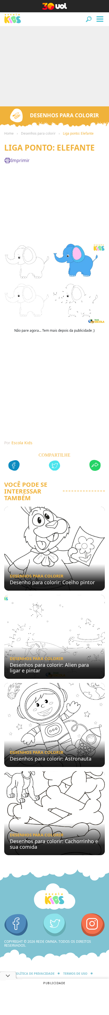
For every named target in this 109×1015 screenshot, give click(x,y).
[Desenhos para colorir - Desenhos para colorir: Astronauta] (54, 725)
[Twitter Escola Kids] (55, 925)
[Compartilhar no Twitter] (54, 466)
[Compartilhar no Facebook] (14, 466)
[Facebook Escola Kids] (16, 925)
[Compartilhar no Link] (95, 466)
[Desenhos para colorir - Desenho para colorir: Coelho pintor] (54, 549)
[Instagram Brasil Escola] (93, 925)
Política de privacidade (34, 973)
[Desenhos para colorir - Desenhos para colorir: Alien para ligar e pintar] (54, 637)
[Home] (54, 897)
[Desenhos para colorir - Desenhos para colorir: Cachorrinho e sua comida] (54, 813)
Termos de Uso (75, 973)
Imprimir (20, 160)
